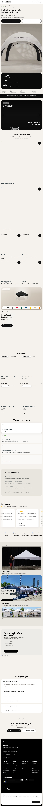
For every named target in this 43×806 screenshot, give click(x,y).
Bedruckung (15, 765)
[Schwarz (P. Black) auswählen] (8, 308)
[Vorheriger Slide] (3, 115)
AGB (33, 766)
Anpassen (20, 801)
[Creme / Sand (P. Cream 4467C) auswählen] (35, 308)
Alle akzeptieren (36, 801)
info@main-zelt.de (8, 643)
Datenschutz (34, 765)
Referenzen (24, 766)
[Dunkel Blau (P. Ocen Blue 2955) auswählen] (26, 308)
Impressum (34, 763)
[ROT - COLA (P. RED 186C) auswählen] (17, 308)
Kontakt (14, 763)
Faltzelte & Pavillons (6, 763)
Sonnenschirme (5, 768)
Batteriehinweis (35, 772)
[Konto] (37, 2)
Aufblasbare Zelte (6, 766)
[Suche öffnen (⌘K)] (34, 2)
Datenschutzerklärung (28, 799)
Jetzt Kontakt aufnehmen (10, 651)
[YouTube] (9, 758)
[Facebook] (4, 758)
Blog (13, 772)
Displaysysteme (6, 770)
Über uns (24, 763)
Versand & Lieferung (16, 768)
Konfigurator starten (5, 325)
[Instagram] (6, 758)
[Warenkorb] (40, 2)
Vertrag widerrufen (35, 770)
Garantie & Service (31, 97)
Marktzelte (5, 765)
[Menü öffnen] (3, 2)
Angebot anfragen (31, 20)
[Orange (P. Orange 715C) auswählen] (40, 308)
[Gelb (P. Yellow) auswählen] (31, 308)
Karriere (23, 768)
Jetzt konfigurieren (11, 20)
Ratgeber (14, 770)
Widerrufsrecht (35, 768)
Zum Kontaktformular (9, 645)
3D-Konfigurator (6, 774)
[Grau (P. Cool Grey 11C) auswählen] (12, 308)
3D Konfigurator (15, 129)
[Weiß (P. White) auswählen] (3, 308)
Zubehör (4, 772)
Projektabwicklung (25, 765)
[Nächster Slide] (40, 115)
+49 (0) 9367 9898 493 (9, 641)
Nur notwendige (28, 801)
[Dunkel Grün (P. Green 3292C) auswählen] (21, 308)
